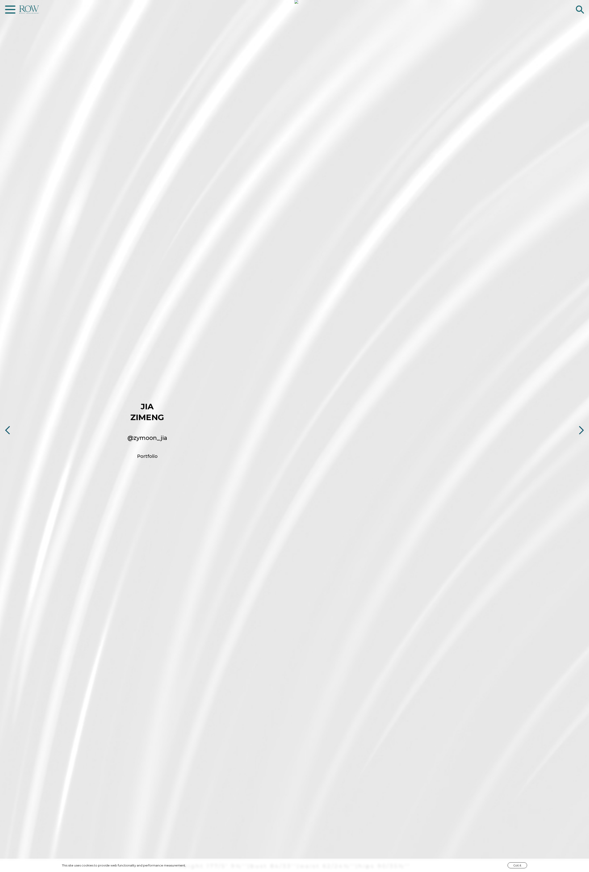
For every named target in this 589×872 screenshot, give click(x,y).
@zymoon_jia (147, 437)
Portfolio (147, 456)
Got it (517, 865)
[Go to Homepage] (29, 10)
